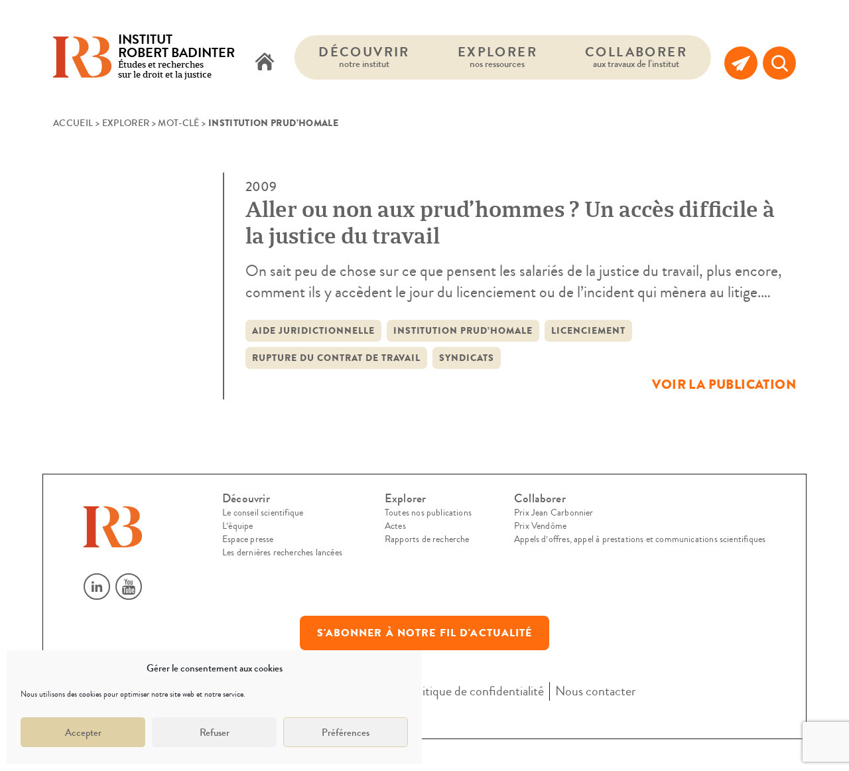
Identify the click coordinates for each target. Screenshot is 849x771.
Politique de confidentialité (475, 691)
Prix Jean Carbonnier (554, 513)
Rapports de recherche (427, 539)
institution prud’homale (463, 331)
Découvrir (364, 56)
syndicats (466, 358)
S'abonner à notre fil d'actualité (425, 633)
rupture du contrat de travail (336, 358)
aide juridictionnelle (313, 331)
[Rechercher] (779, 63)
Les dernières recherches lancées (282, 552)
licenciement (588, 331)
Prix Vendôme (540, 526)
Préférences (345, 732)
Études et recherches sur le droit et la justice (176, 57)
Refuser (214, 732)
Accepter (83, 732)
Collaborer (636, 56)
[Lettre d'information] (740, 63)
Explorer (497, 56)
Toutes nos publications (428, 513)
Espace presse (247, 539)
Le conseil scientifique (262, 513)
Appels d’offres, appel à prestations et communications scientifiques (639, 539)
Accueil (73, 123)
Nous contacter (595, 691)
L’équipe (237, 526)
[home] (264, 63)
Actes (395, 526)
